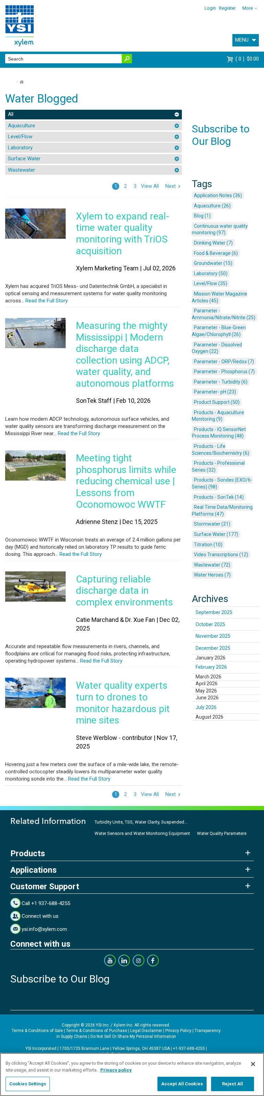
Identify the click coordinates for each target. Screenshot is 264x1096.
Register (227, 8)
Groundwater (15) (213, 263)
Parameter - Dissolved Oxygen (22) (217, 348)
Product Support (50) (217, 402)
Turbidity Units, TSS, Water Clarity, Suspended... (141, 822)
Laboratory (20, 147)
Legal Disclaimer (146, 1030)
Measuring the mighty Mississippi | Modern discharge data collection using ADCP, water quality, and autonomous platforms (125, 354)
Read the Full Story (46, 301)
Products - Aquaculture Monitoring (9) (218, 416)
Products (27, 853)
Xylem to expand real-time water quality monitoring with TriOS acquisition (122, 234)
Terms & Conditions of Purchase (96, 1030)
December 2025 (213, 648)
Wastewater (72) (212, 565)
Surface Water (24, 158)
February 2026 (211, 667)
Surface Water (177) (216, 534)
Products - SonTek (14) (219, 497)
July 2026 (206, 707)
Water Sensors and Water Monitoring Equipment (142, 833)
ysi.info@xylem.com (44, 929)
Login (210, 8)
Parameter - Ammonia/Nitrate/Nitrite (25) (223, 314)
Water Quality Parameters (221, 833)
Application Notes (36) (218, 195)
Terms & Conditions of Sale (37, 1030)
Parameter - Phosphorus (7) (224, 371)
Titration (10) (208, 544)
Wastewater (21, 170)
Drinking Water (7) (213, 243)
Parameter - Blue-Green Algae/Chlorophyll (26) (219, 331)
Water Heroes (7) (212, 575)
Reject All (232, 1083)
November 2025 (213, 636)
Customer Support (44, 886)
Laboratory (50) (211, 273)
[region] (132, 1074)
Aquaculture (21, 125)
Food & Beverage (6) (216, 253)
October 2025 (210, 624)
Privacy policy (116, 1070)
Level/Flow (20, 136)
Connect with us (40, 916)
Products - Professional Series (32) (218, 466)
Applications (33, 870)
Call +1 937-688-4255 (46, 903)
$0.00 (248, 59)
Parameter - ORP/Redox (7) (224, 361)
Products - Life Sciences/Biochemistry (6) (220, 449)
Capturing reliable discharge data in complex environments (124, 590)
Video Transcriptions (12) (221, 554)
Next (170, 186)
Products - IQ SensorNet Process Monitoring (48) (219, 433)
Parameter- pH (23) (215, 392)
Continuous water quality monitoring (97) (220, 229)
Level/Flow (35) (210, 283)
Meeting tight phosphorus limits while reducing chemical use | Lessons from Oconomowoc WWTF (126, 481)
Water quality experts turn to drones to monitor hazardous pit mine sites (123, 703)
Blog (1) (202, 215)
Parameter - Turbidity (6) (221, 382)
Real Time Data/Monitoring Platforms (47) (222, 510)
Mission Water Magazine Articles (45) (219, 297)
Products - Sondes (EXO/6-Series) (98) (222, 483)
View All (150, 186)
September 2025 (214, 612)
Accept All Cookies (182, 1083)
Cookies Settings (27, 1083)
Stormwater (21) (212, 524)
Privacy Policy (178, 1030)
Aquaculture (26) (212, 205)
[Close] (253, 1064)
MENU (242, 40)
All (10, 114)
